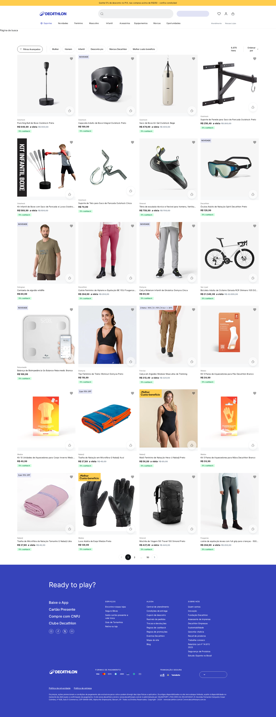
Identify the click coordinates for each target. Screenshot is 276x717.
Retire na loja (111, 626)
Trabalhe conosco (196, 640)
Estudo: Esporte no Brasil (200, 655)
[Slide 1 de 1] (46, 84)
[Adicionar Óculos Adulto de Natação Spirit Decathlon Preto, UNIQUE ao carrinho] (253, 194)
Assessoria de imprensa (199, 619)
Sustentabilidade (196, 627)
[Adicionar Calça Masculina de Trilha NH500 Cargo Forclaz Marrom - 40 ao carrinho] (192, 361)
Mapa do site (153, 640)
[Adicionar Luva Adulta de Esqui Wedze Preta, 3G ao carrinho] (130, 528)
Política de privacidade (59, 688)
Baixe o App (58, 602)
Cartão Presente (62, 609)
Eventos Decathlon (156, 636)
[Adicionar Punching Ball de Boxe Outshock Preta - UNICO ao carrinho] (69, 110)
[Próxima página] (154, 557)
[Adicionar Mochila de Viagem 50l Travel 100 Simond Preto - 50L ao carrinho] (192, 528)
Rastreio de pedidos (156, 619)
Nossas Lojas (230, 23)
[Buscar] (102, 14)
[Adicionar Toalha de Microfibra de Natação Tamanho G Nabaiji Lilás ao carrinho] (69, 528)
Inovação (192, 611)
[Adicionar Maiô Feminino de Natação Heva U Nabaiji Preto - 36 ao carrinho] (192, 445)
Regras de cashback (156, 627)
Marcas (157, 23)
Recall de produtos (197, 636)
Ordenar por (251, 49)
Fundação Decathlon (198, 615)
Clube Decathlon (62, 623)
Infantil (109, 23)
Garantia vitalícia (196, 631)
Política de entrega (83, 688)
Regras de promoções (157, 631)
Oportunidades (173, 23)
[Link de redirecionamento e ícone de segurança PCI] (168, 675)
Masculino (94, 23)
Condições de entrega (157, 611)
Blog (149, 644)
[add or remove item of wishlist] (71, 59)
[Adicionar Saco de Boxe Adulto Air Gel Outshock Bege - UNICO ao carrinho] (192, 110)
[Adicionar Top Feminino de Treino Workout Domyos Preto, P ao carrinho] (130, 361)
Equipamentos (141, 23)
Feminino (78, 23)
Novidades (63, 23)
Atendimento (216, 23)
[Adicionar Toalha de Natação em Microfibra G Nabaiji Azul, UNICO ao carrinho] (130, 445)
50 (148, 557)
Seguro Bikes (111, 611)
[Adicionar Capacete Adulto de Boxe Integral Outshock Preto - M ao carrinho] (130, 110)
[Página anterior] (121, 557)
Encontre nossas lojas (115, 606)
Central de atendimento (158, 606)
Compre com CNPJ (64, 616)
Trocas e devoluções (156, 623)
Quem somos (194, 606)
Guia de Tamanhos (114, 622)
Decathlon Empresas (198, 623)
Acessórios (125, 23)
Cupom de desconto (156, 615)
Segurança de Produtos (199, 651)
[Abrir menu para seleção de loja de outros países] (213, 674)
